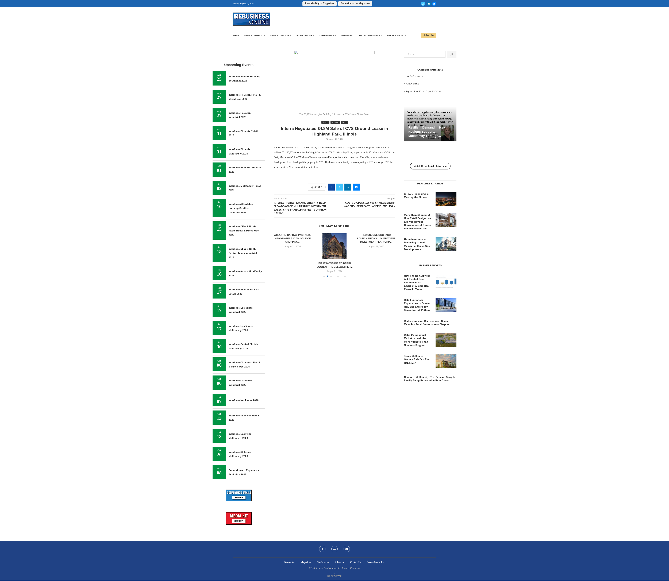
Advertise (339, 562)
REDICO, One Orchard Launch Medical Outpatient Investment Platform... (334, 238)
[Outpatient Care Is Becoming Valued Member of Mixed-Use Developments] (446, 244)
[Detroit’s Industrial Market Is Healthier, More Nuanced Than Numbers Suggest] (446, 340)
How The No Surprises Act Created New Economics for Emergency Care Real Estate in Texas (417, 282)
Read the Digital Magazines (319, 3)
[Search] (451, 54)
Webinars (346, 35)
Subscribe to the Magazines (355, 3)
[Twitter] (423, 4)
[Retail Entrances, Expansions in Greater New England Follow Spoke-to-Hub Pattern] (446, 305)
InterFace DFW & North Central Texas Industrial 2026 (243, 253)
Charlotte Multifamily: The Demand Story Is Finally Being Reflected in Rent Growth (429, 379)
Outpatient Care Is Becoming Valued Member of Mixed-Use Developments (417, 244)
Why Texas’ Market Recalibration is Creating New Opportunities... (426, 132)
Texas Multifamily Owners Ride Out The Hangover (416, 359)
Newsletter (289, 562)
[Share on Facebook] (331, 187)
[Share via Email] (356, 187)
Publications (304, 35)
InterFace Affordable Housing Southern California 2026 (241, 208)
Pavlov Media (412, 83)
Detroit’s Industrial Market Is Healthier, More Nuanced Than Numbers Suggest (416, 340)
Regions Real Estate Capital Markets (423, 91)
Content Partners (369, 35)
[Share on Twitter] (339, 187)
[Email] (434, 4)
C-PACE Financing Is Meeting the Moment (416, 195)
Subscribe (429, 35)
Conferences (328, 35)
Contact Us (355, 562)
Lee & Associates (414, 76)
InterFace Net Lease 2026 (244, 400)
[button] (278, 255)
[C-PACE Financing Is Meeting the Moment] (446, 199)
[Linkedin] (429, 4)
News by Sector (279, 35)
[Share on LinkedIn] (347, 187)
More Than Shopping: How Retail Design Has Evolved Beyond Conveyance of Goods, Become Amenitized (417, 222)
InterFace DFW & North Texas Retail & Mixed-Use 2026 (244, 230)
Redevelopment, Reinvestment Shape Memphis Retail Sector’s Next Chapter (426, 323)
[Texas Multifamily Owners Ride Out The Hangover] (446, 361)
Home (236, 35)
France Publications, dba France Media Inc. (338, 568)
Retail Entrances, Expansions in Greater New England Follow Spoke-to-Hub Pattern (417, 305)
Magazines (306, 562)
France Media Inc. (376, 562)
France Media (395, 35)
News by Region (253, 35)
